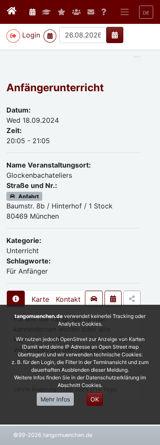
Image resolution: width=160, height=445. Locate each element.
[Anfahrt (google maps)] (94, 299)
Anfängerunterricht (55, 87)
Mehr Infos (55, 399)
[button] (146, 12)
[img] (115, 35)
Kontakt (68, 299)
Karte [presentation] (40, 299)
